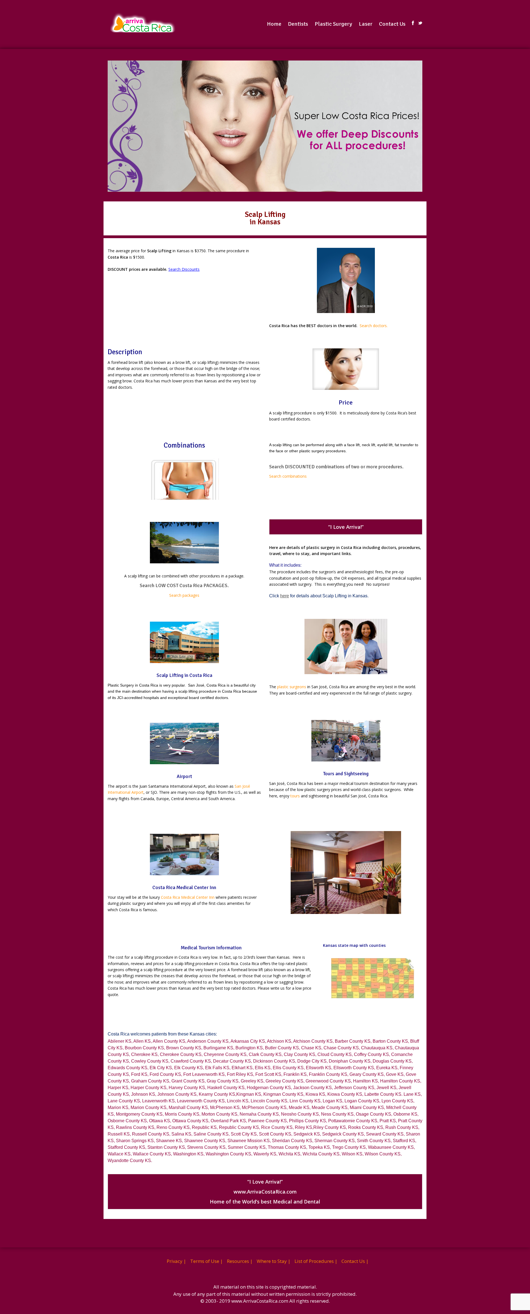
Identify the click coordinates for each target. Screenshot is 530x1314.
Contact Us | (355, 1261)
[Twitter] (420, 23)
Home (274, 23)
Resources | (240, 1261)
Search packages (184, 595)
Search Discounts (184, 269)
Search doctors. (374, 325)
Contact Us (392, 23)
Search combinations (288, 476)
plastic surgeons (291, 686)
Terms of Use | (206, 1261)
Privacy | (176, 1261)
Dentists (298, 23)
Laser (365, 23)
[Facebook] (413, 23)
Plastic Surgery (333, 23)
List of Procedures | (316, 1261)
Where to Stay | (273, 1261)
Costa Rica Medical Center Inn (187, 897)
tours (295, 795)
